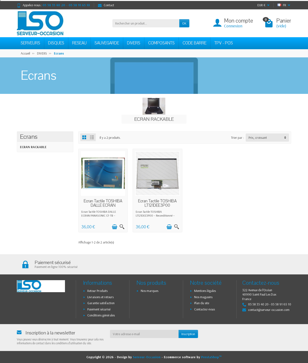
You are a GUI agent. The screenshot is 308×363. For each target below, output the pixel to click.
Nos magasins (203, 297)
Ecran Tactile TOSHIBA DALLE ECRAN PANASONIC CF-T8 (103, 205)
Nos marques (149, 291)
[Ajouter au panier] (114, 227)
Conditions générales (101, 315)
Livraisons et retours (100, 297)
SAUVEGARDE (107, 43)
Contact (109, 5)
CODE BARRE (194, 43)
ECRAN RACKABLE (33, 147)
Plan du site (201, 303)
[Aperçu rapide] (122, 227)
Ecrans (29, 137)
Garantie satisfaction (101, 303)
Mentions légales (205, 291)
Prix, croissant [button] (258, 137)
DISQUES (56, 43)
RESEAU (79, 43)
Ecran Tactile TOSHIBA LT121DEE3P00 (157, 203)
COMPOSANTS (161, 43)
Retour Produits (97, 291)
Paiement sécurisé (98, 309)
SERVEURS (30, 43)
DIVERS (133, 43)
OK (184, 23)
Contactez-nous (204, 309)
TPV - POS (223, 43)
